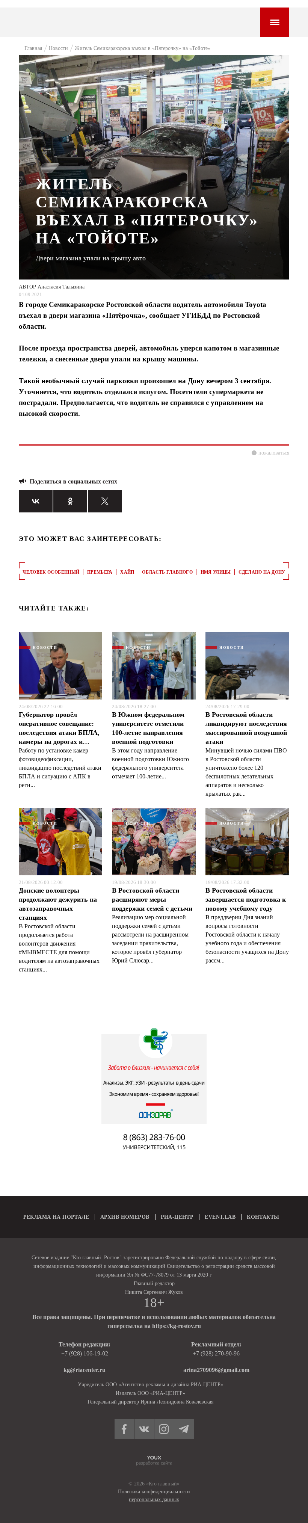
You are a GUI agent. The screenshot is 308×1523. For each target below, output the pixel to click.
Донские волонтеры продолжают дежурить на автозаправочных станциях (58, 904)
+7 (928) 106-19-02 (84, 1353)
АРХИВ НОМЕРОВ (124, 1217)
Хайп (127, 572)
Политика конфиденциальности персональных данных (154, 1495)
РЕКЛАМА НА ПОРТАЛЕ (56, 1217)
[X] (105, 501)
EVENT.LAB (220, 1217)
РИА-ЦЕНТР (177, 1217)
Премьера (100, 572)
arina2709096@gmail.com (216, 1370)
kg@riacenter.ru (84, 1370)
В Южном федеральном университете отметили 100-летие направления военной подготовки (148, 728)
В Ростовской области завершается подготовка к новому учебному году (245, 899)
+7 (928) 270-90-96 (216, 1353)
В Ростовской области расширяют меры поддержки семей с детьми (152, 899)
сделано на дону (262, 572)
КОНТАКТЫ (263, 1217)
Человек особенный (51, 572)
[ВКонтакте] (36, 501)
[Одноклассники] (70, 501)
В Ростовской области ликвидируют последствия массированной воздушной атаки (246, 728)
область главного (167, 572)
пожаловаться (273, 453)
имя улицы (216, 572)
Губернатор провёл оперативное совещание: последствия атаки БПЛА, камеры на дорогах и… (59, 728)
